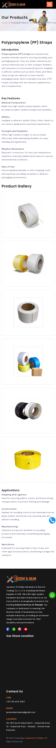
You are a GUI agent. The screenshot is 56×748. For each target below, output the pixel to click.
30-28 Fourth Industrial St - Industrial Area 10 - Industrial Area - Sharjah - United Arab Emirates (28, 726)
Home (5, 22)
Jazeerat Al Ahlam (34, 738)
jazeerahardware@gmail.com (20, 712)
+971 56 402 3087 (15, 701)
